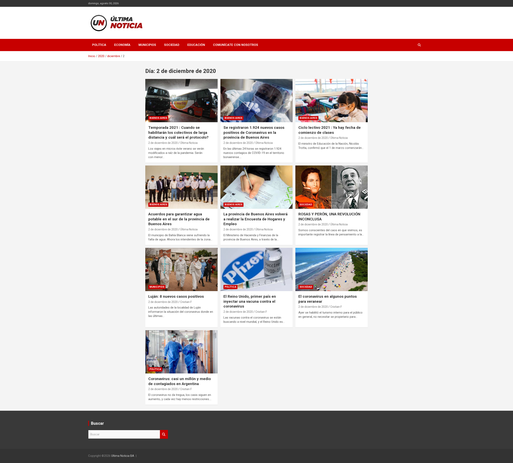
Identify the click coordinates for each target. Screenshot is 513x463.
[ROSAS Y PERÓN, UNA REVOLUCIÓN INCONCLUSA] (331, 187)
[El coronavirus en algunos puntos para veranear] (331, 269)
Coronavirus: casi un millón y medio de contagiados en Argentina (179, 381)
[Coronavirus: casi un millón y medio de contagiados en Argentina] (181, 352)
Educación (196, 45)
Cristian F (186, 302)
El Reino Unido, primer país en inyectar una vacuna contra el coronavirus (249, 301)
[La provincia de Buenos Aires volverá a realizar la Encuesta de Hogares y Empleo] (256, 187)
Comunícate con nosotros (235, 45)
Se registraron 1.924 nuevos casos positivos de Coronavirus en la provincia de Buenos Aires (253, 132)
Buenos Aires (158, 118)
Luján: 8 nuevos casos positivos (176, 296)
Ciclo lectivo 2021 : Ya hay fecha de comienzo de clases (329, 130)
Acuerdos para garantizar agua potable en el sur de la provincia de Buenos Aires (179, 219)
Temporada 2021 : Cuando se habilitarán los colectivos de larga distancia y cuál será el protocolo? (178, 132)
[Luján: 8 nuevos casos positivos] (181, 269)
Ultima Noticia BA (122, 456)
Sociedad (171, 45)
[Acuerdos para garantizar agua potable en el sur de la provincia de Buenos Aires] (181, 187)
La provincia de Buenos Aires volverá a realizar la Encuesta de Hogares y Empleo (255, 219)
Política (99, 45)
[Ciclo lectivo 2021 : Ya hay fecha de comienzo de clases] (331, 100)
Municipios (147, 45)
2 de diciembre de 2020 (163, 142)
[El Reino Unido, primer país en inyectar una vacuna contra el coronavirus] (256, 269)
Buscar (164, 434)
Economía (122, 45)
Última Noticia (189, 142)
